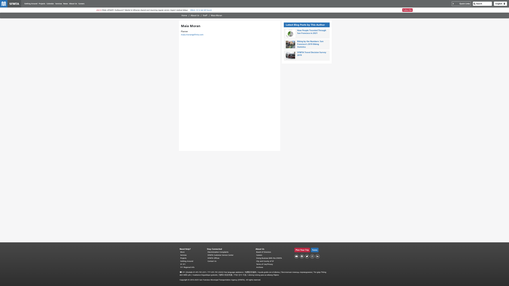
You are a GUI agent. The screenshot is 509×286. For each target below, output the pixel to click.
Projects (183, 258)
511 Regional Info (187, 267)
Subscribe (407, 10)
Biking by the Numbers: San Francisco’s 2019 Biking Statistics (310, 44)
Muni (182, 252)
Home (184, 15)
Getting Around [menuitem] (30, 4)
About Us (195, 15)
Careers (259, 255)
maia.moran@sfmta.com (192, 34)
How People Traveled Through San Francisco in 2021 (311, 31)
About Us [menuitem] (73, 4)
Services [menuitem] (58, 4)
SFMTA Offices (213, 258)
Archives (259, 267)
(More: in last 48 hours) (201, 10)
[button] (500, 4)
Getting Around (186, 261)
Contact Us (212, 261)
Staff (205, 15)
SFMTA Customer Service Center (220, 255)
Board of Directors (263, 252)
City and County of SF (265, 261)
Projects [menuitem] (42, 4)
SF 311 (183, 264)
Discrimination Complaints (218, 252)
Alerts (98, 10)
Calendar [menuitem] (50, 4)
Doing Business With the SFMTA (269, 258)
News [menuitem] (65, 4)
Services (183, 255)
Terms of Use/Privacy (264, 264)
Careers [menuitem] (81, 4)
